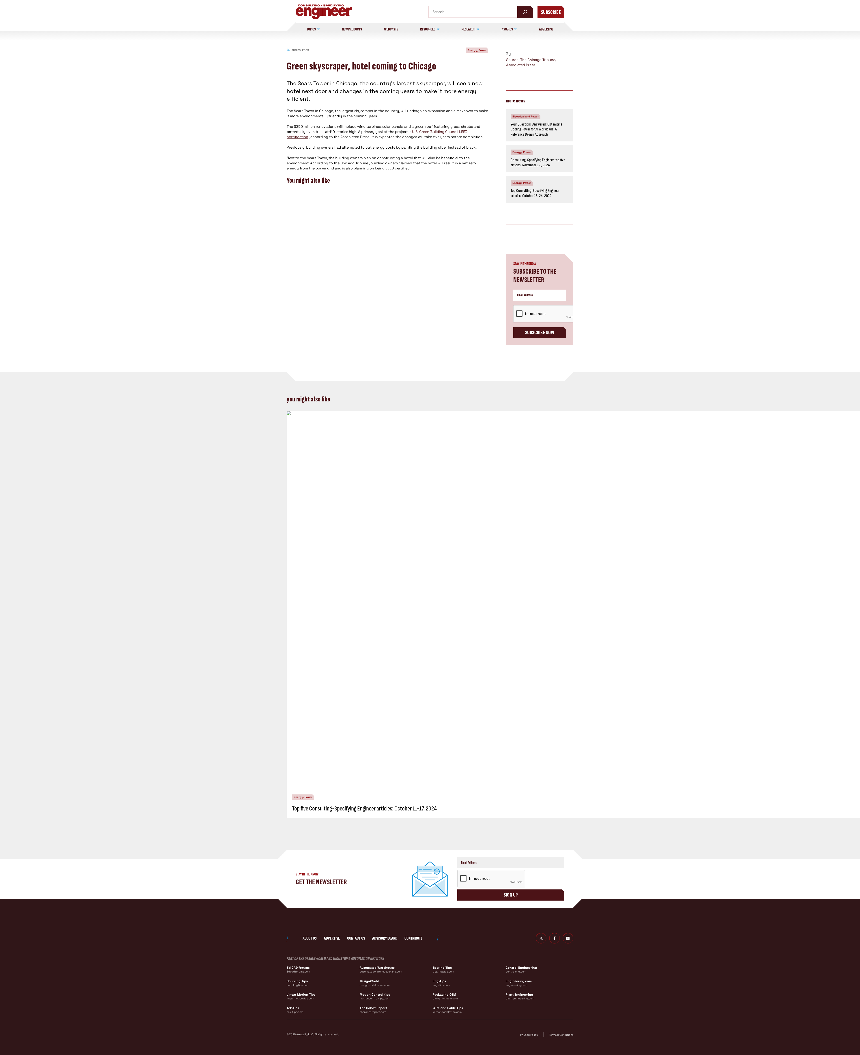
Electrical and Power (525, 116)
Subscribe (551, 12)
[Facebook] (554, 938)
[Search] (525, 12)
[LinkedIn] (568, 938)
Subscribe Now (539, 332)
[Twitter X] (541, 938)
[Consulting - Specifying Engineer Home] (324, 11)
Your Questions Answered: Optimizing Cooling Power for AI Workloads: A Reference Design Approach (536, 129)
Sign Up (511, 895)
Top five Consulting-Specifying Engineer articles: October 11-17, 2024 (364, 808)
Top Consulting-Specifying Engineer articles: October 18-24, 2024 (535, 193)
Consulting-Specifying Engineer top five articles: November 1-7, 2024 (538, 162)
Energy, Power (477, 50)
